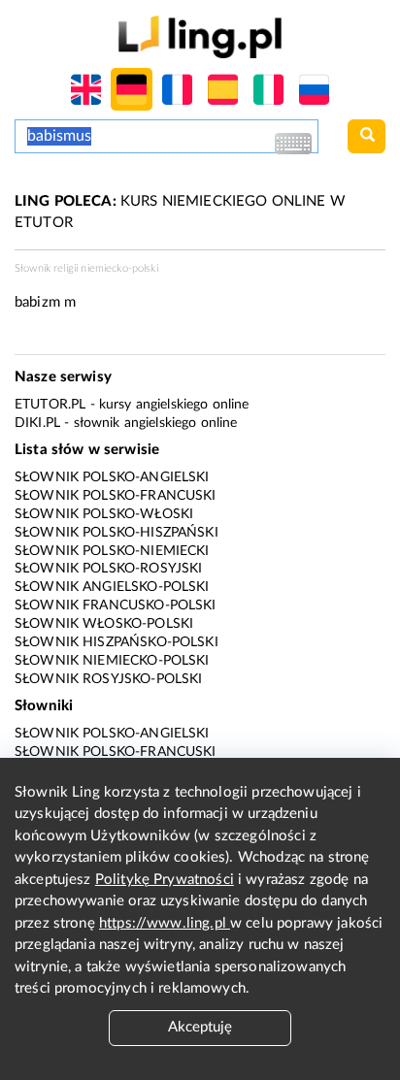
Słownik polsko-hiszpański (116, 533)
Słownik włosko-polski (104, 624)
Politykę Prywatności (164, 879)
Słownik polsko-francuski (116, 496)
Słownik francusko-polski (116, 605)
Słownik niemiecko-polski (112, 661)
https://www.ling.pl (164, 923)
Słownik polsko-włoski (104, 514)
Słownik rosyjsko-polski (108, 679)
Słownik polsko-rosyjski (108, 568)
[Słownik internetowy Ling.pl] (199, 36)
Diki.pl (37, 423)
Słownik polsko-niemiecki (112, 551)
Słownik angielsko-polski (112, 587)
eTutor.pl (50, 404)
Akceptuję (200, 1027)
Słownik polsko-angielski (112, 477)
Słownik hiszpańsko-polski (116, 642)
